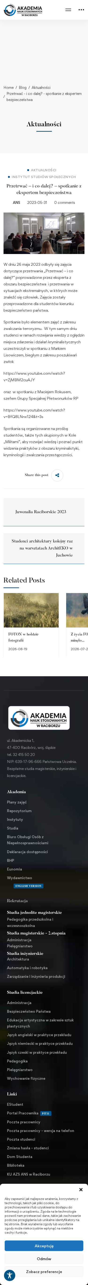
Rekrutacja (17, 901)
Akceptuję (44, 1246)
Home (9, 87)
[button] (81, 1189)
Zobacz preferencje (44, 1271)
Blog (23, 87)
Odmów (44, 1258)
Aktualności (41, 87)
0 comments (64, 202)
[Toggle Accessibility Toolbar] (10, 1275)
